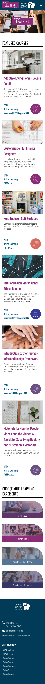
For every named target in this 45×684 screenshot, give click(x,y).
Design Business (8, 658)
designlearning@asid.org (14, 631)
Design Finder (7, 670)
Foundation (8, 650)
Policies (28, 635)
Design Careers (8, 662)
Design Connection (9, 666)
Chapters (8, 654)
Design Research (8, 674)
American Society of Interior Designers (19, 607)
